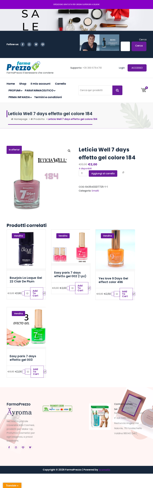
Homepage (20, 119)
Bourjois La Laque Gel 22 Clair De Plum (26, 279)
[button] (69, 151)
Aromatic (104, 469)
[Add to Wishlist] (119, 172)
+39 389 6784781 (92, 68)
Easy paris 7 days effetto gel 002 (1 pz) (70, 274)
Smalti (95, 190)
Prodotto (39, 119)
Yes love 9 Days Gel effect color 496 (113, 280)
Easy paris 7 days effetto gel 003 (23, 358)
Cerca (142, 39)
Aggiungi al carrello (103, 173)
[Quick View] (27, 293)
